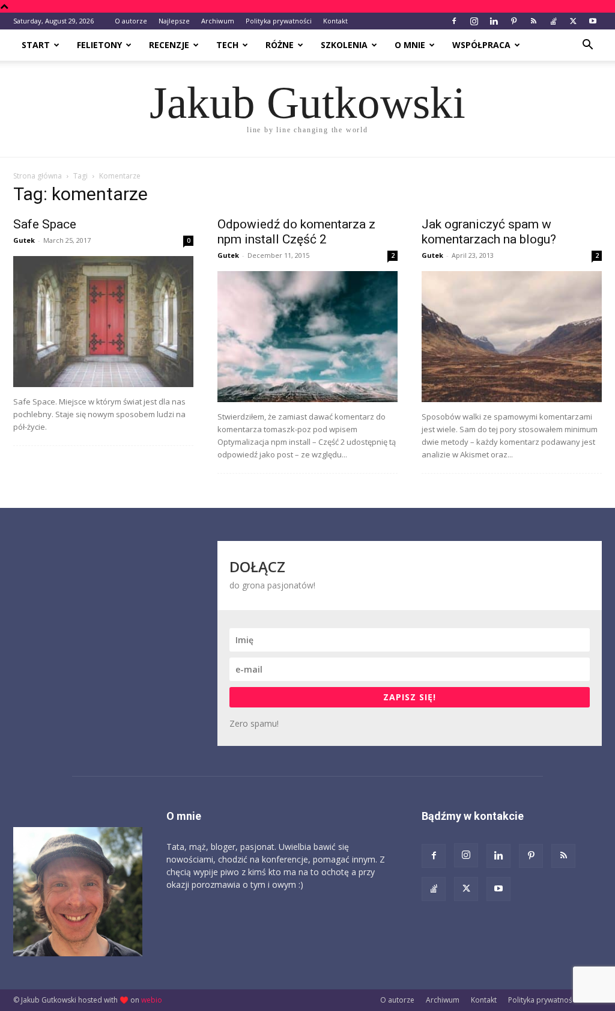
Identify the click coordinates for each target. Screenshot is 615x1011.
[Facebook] (454, 21)
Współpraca (481, 44)
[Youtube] (593, 21)
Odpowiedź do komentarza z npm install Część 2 (296, 231)
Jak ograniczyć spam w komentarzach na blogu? (489, 231)
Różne (279, 44)
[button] (587, 46)
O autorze (131, 20)
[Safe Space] (103, 321)
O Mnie (410, 44)
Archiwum (217, 20)
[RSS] (533, 21)
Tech (227, 44)
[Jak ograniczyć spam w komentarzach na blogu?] (512, 336)
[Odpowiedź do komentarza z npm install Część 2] (307, 336)
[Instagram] (474, 21)
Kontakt (335, 20)
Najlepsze (174, 20)
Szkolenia (344, 44)
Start (36, 44)
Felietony (99, 44)
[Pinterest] (513, 21)
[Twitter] (573, 21)
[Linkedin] (494, 21)
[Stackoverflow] (553, 21)
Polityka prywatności (279, 20)
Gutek (24, 240)
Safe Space (44, 224)
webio (151, 1000)
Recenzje (169, 44)
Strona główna (37, 176)
